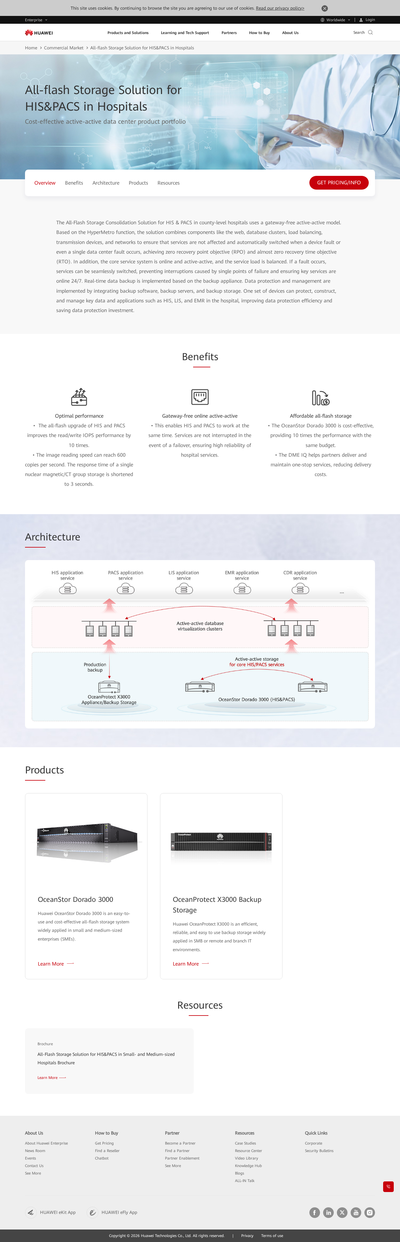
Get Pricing (104, 1143)
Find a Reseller (107, 1151)
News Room (35, 1151)
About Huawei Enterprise (46, 1143)
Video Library (246, 1158)
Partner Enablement (182, 1158)
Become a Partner (180, 1143)
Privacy (247, 1236)
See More (33, 1173)
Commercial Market (63, 47)
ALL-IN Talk (244, 1181)
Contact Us (34, 1166)
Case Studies (245, 1143)
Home (31, 47)
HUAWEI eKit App (58, 1212)
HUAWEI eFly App (119, 1212)
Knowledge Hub (248, 1166)
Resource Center (248, 1151)
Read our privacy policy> (280, 8)
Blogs (239, 1173)
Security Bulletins (319, 1151)
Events (30, 1158)
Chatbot (101, 1158)
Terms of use (272, 1236)
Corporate (313, 1143)
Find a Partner (177, 1151)
